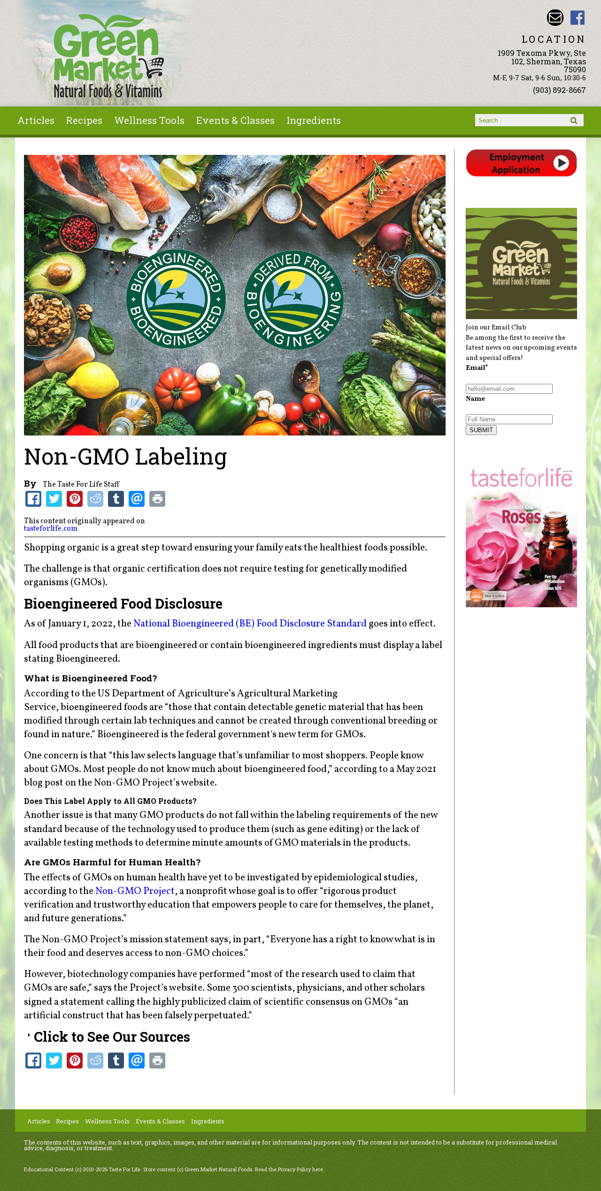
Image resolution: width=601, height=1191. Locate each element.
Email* (477, 368)
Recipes (84, 120)
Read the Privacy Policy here (289, 1169)
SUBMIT (481, 430)
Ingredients (313, 120)
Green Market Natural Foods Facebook (578, 17)
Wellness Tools (149, 120)
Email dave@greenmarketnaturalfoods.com (555, 17)
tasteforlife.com (50, 529)
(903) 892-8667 (559, 90)
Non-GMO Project (135, 891)
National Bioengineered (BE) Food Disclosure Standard (250, 624)
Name (475, 399)
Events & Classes (235, 120)
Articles (35, 120)
